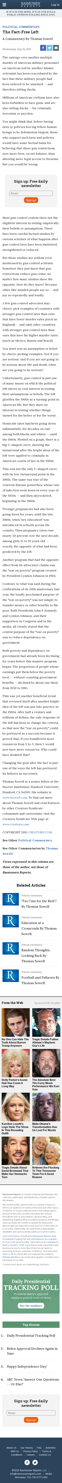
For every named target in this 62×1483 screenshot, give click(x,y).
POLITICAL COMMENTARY (21, 27)
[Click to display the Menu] (4, 4)
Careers (31, 1454)
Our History (27, 1447)
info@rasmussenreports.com (25, 1473)
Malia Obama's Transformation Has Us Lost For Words (44, 1127)
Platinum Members (11, 1257)
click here (44, 1264)
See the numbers (31, 1305)
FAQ (39, 1447)
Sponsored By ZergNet (47, 1003)
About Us (11, 1447)
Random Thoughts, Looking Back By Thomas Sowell (35, 955)
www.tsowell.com (14, 797)
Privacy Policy (30, 1451)
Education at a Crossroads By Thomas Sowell (39, 928)
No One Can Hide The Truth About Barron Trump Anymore (15, 1042)
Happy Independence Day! (27, 1366)
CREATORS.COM (40, 832)
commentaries (37, 1239)
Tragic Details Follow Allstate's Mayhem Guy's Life (45, 1042)
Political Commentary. (35, 840)
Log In (55, 4)
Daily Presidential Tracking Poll (31, 1336)
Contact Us (45, 1454)
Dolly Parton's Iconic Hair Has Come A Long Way (15, 1083)
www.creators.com (15, 824)
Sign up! (31, 200)
